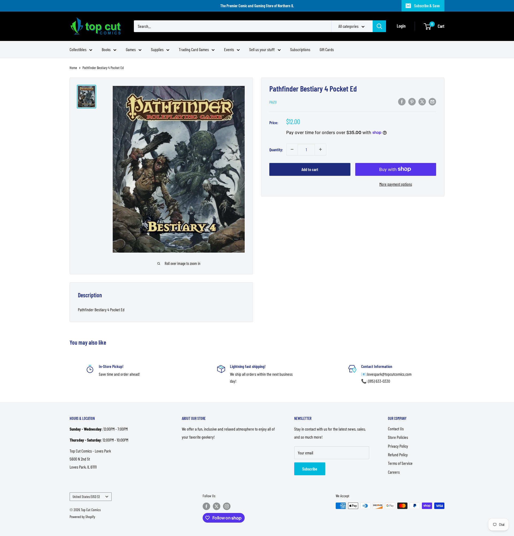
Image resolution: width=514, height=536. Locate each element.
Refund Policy (398, 454)
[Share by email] (432, 101)
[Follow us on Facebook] (206, 506)
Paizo (273, 102)
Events (229, 49)
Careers (394, 471)
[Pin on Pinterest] (412, 101)
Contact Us (396, 428)
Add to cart (309, 169)
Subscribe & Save (427, 5)
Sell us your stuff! (262, 49)
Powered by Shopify (82, 516)
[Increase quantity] (320, 149)
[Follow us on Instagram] (226, 506)
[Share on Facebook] (402, 101)
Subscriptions (300, 49)
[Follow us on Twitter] (216, 506)
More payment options (395, 183)
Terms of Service (400, 463)
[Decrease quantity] (292, 149)
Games (131, 49)
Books (106, 49)
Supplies (157, 49)
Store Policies (398, 437)
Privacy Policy (398, 445)
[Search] (379, 26)
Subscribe (309, 468)
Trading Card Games (194, 49)
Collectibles (78, 49)
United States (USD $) (86, 496)
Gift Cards (327, 49)
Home (73, 67)
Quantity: (276, 149)
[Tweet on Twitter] (422, 101)
